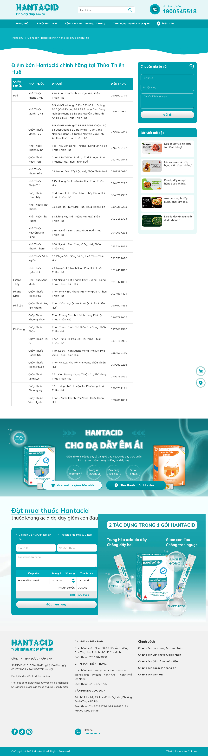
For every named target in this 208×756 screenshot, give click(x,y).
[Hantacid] (37, 9)
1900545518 (179, 11)
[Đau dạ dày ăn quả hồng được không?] (152, 184)
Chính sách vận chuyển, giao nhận (159, 654)
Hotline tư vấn (171, 6)
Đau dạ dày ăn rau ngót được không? (178, 218)
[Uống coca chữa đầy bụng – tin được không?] (152, 166)
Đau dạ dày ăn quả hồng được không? (175, 181)
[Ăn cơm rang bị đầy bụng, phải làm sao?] (152, 202)
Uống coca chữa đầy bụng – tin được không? (178, 163)
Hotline (88, 729)
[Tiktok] (22, 733)
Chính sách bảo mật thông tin (157, 667)
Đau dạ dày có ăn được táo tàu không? (177, 145)
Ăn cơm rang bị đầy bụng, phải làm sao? (176, 200)
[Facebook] (14, 733)
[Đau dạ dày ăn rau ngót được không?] (152, 221)
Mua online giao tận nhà (75, 485)
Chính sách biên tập (150, 674)
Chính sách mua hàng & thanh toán (160, 648)
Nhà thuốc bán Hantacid (138, 485)
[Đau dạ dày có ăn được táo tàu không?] (152, 148)
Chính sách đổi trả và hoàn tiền (158, 661)
